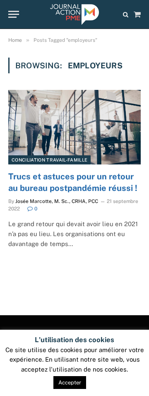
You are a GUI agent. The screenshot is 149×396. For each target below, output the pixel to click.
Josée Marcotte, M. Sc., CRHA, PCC (56, 201)
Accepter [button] (69, 382)
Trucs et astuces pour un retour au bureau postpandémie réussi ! (72, 182)
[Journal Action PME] (74, 14)
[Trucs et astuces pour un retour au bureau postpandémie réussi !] (74, 127)
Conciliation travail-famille (49, 159)
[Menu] (13, 14)
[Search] (125, 14)
